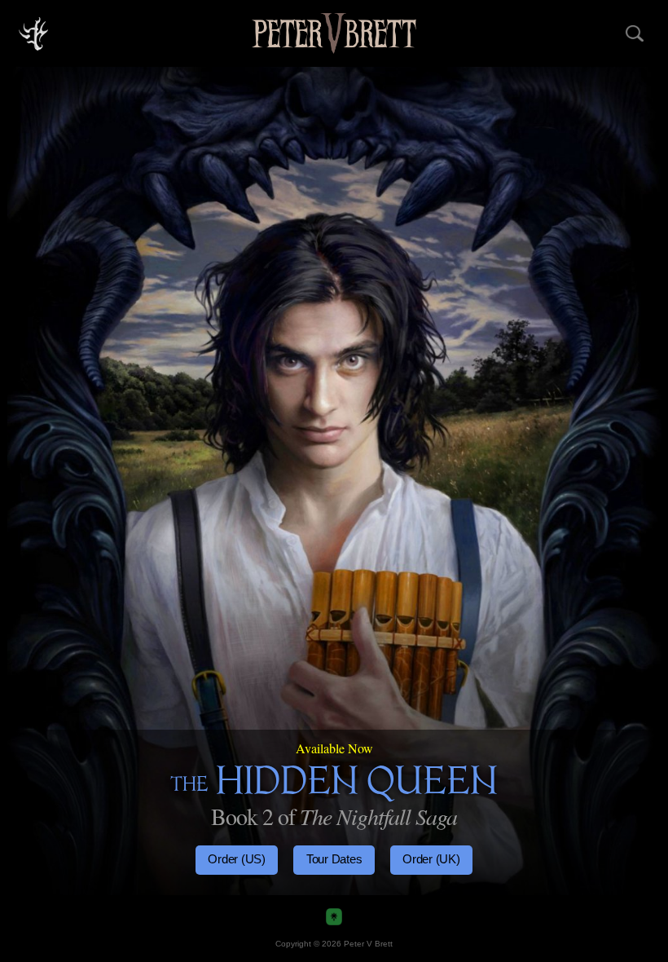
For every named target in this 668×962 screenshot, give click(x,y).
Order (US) (237, 859)
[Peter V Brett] (334, 33)
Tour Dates (334, 859)
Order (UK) (431, 859)
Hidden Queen (334, 786)
